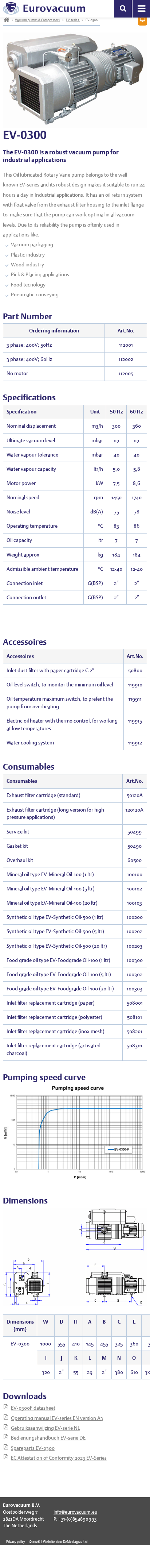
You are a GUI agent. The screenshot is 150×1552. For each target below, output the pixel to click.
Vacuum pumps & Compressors (37, 20)
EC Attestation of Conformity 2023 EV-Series (59, 1458)
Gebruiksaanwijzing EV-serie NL (45, 1428)
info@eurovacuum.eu (75, 1512)
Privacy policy (15, 1542)
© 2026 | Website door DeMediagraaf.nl (58, 1542)
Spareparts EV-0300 (33, 1448)
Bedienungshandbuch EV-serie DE (48, 1437)
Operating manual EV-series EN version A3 (57, 1418)
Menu (141, 9)
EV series (73, 20)
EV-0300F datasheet (33, 1408)
